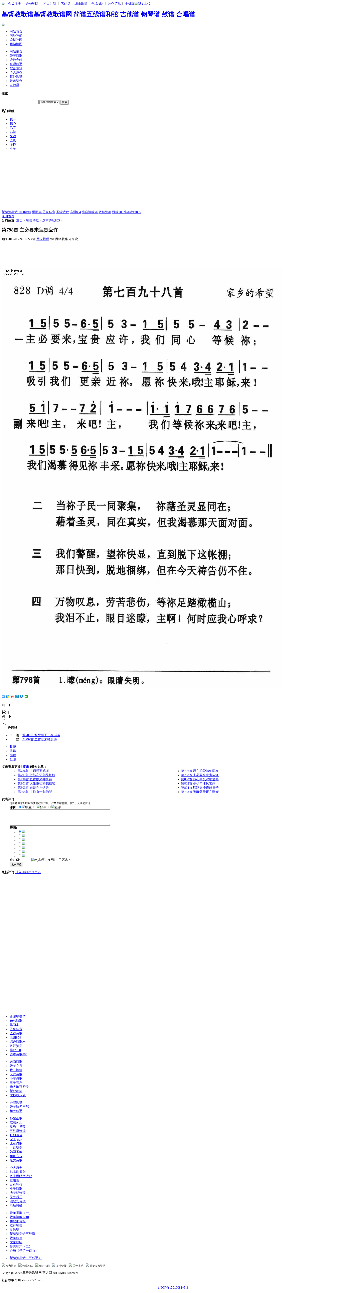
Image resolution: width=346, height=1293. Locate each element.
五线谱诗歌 (18, 1131)
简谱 (13, 136)
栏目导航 (49, 3)
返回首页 (8, 216)
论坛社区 (16, 40)
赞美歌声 (16, 1238)
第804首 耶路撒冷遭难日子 (200, 787)
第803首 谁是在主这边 (33, 787)
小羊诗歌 (16, 1078)
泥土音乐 (16, 1139)
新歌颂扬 (16, 1091)
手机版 (130, 3)
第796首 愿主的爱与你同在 (200, 771)
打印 (13, 759)
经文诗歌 (16, 1160)
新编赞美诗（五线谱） (26, 1258)
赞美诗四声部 (19, 1106)
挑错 (13, 751)
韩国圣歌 (16, 1152)
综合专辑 (16, 68)
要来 (26, 766)
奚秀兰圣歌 (18, 1126)
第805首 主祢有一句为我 (35, 791)
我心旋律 (16, 1070)
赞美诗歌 (16, 55)
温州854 (75, 212)
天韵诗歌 (16, 1074)
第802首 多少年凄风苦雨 (198, 783)
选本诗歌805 (132, 212)
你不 (13, 127)
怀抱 (13, 144)
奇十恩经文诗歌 (21, 1176)
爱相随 (14, 1180)
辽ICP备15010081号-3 (173, 1287)
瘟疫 (13, 140)
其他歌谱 (16, 76)
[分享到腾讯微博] (17, 696)
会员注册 (14, 3)
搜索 (64, 102)
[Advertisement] (122, 182)
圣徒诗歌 (62, 212)
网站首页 (16, 31)
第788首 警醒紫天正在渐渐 (41, 735)
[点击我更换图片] (44, 860)
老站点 (65, 3)
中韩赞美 (16, 1147)
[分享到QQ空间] (8, 696)
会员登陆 (32, 3)
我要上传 (144, 3)
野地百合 (16, 1135)
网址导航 (16, 35)
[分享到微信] (26, 696)
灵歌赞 (14, 1229)
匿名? (66, 860)
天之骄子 (16, 1197)
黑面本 (37, 212)
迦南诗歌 (16, 1061)
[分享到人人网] (21, 696)
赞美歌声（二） (21, 1246)
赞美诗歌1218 (19, 1217)
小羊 (13, 148)
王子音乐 (16, 1082)
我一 (13, 119)
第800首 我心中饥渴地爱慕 (200, 779)
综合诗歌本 (90, 212)
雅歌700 (117, 212)
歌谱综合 (16, 80)
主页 (19, 220)
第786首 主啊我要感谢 (33, 771)
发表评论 (16, 864)
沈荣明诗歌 (18, 1193)
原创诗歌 (114, 3)
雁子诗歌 (16, 1188)
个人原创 (16, 72)
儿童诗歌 (16, 1143)
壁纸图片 (97, 3)
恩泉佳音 (48, 212)
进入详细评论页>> (28, 872)
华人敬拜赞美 (19, 1086)
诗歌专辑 (16, 60)
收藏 (13, 746)
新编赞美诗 (10, 212)
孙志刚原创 (18, 1172)
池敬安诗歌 (18, 1201)
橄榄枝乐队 (18, 1095)
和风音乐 (16, 1156)
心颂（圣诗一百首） (24, 1250)
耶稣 (13, 132)
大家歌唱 (16, 1242)
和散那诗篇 (18, 1221)
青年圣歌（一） (21, 1213)
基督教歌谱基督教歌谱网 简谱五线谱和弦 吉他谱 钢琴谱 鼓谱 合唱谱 (98, 14)
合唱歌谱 (16, 64)
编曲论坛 (80, 3)
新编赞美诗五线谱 (22, 1233)
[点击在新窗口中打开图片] (142, 686)
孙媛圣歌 (16, 1118)
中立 (28, 807)
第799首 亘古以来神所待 (39, 739)
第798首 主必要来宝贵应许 (200, 775)
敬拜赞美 (105, 212)
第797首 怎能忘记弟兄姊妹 (36, 775)
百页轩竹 (16, 1184)
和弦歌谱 (16, 1111)
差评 (57, 807)
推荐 (13, 755)
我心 (13, 123)
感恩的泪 (16, 1122)
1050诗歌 (24, 212)
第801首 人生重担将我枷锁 (36, 783)
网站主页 (16, 51)
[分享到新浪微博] (12, 696)
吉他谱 (14, 85)
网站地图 (16, 44)
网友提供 (42, 239)
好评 (43, 807)
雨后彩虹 (16, 1205)
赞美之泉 (16, 1066)
